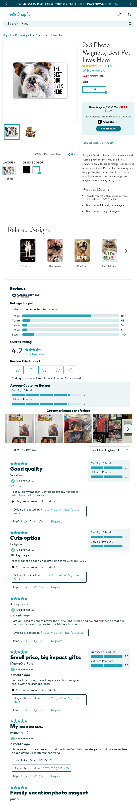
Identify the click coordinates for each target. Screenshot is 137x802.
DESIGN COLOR (33, 162)
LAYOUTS (9, 162)
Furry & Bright (109, 266)
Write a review (93, 70)
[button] (4, 14)
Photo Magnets (23, 35)
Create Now (108, 128)
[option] (12, 133)
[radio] (26, 170)
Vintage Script (27, 266)
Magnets (7, 35)
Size (85, 82)
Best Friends (55, 266)
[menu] (72, 154)
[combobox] (68, 24)
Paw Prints (82, 266)
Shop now (96, 3)
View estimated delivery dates (99, 143)
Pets (37, 35)
